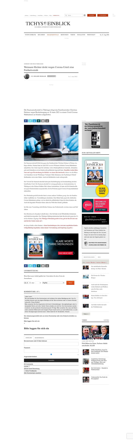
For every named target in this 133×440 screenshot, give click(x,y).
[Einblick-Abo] (95, 177)
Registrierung (39, 337)
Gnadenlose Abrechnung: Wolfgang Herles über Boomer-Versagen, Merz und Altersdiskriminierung (99, 361)
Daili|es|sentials (53, 35)
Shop (50, 15)
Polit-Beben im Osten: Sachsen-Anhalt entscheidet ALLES (94, 344)
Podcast (46, 15)
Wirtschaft (91, 35)
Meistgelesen (89, 257)
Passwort (27, 347)
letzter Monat (101, 262)
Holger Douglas (40, 76)
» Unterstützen (102, 15)
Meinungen (64, 35)
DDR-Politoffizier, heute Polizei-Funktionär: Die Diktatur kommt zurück (99, 351)
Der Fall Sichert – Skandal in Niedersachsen (99, 368)
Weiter (70, 283)
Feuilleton (81, 35)
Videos (72, 35)
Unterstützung (33, 15)
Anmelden (91, 15)
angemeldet (35, 316)
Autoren (26, 15)
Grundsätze (40, 15)
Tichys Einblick (30, 35)
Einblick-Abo (56, 15)
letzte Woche (90, 262)
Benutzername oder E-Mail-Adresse (35, 341)
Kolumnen (41, 35)
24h (83, 262)
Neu (99, 257)
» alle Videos (106, 320)
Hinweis (67, 311)
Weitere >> (86, 314)
